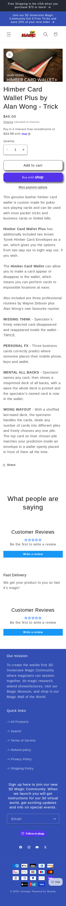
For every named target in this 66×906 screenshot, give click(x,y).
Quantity (9, 141)
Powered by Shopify (44, 891)
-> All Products (18, 721)
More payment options (33, 187)
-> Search (14, 731)
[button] (9, 34)
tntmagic (25, 891)
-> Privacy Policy (19, 759)
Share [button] (11, 465)
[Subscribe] (54, 819)
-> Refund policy (19, 750)
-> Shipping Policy (20, 768)
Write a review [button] (33, 554)
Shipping (8, 122)
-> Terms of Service (21, 740)
